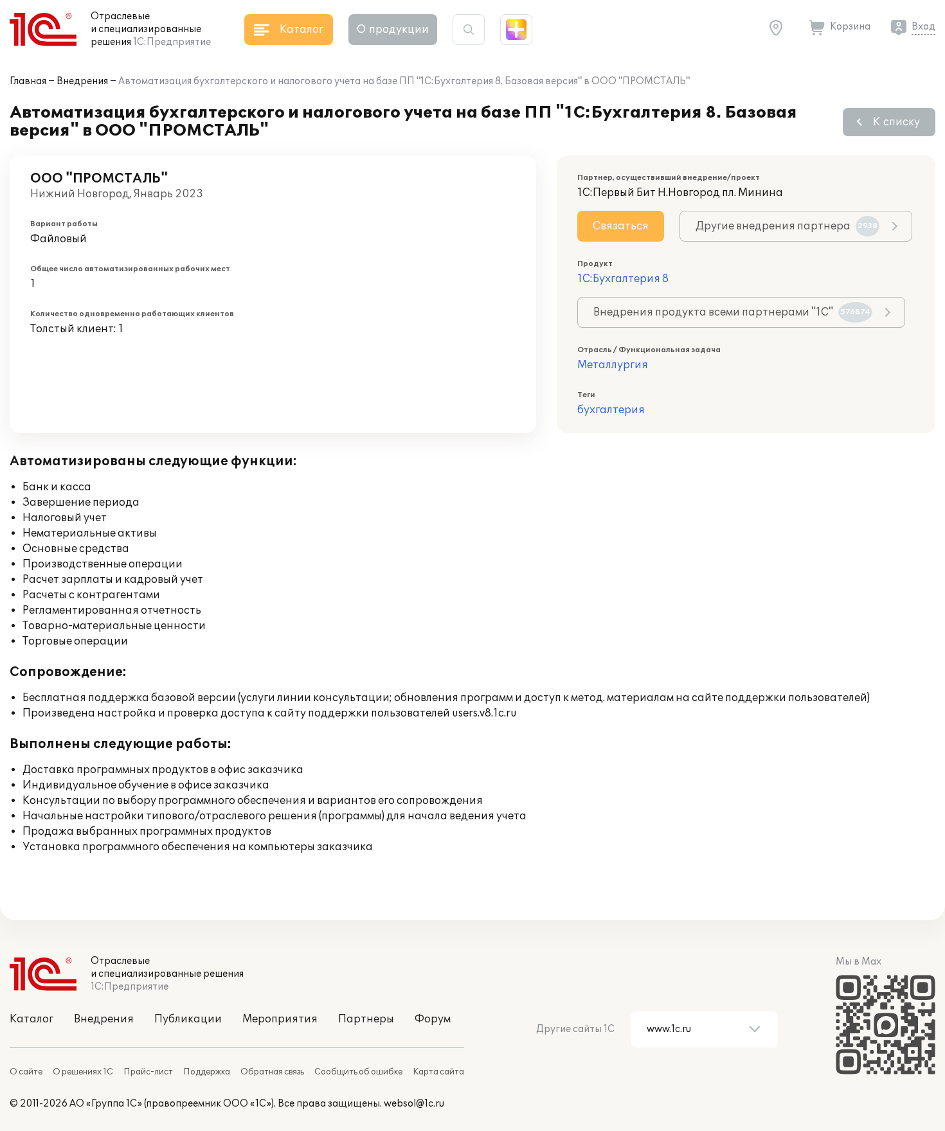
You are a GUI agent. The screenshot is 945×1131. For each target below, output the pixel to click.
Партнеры (366, 1019)
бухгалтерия (611, 410)
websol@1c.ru (414, 1103)
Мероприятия (280, 1019)
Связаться (621, 226)
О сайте (26, 1072)
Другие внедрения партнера (787, 226)
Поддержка (206, 1072)
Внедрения (82, 81)
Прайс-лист (148, 1072)
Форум (433, 1019)
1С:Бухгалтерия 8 (623, 278)
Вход (923, 26)
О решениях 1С (83, 1072)
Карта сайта (438, 1072)
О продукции (393, 29)
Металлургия (612, 365)
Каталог (31, 1019)
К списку (896, 122)
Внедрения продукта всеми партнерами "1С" (731, 312)
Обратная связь (272, 1072)
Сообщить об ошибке (358, 1072)
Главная (28, 81)
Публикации (188, 1019)
